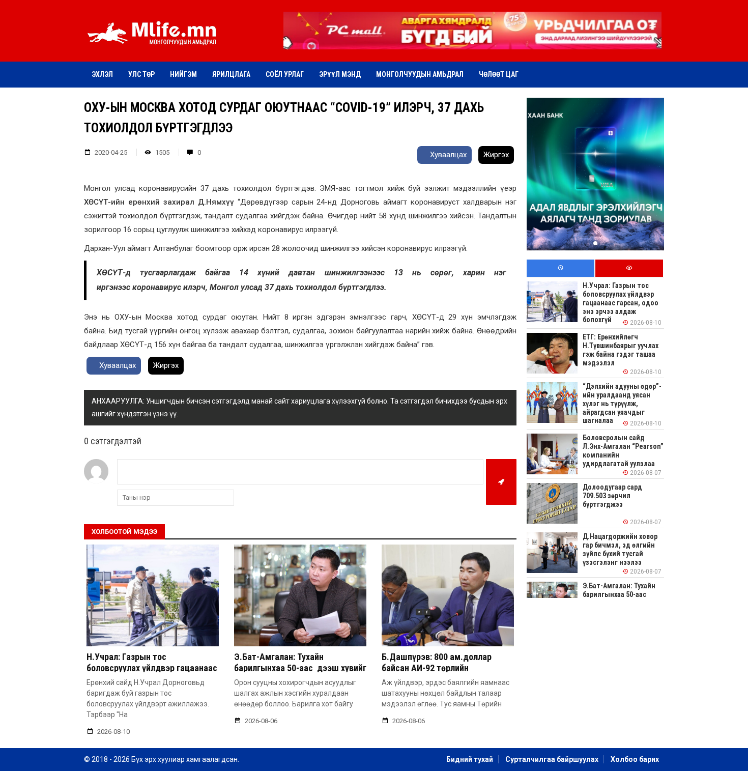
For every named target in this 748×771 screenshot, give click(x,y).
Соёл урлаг (285, 74)
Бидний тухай (469, 759)
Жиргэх (496, 154)
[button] (472, 42)
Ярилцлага (231, 74)
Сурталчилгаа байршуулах (551, 759)
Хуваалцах (447, 154)
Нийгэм (183, 74)
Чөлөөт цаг (499, 74)
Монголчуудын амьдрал (420, 74)
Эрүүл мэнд (340, 74)
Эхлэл (102, 74)
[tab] (560, 268)
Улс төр (141, 74)
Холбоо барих (635, 759)
